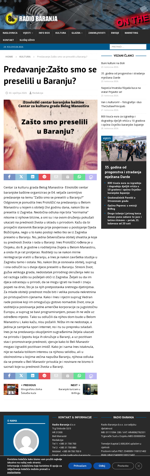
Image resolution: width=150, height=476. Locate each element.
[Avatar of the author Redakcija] (26, 450)
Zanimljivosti (96, 32)
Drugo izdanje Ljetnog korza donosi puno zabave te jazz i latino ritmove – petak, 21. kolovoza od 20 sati (125, 218)
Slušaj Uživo (27, 40)
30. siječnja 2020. (18, 93)
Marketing (131, 32)
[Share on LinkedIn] (33, 177)
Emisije (115, 32)
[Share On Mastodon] (91, 177)
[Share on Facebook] (9, 177)
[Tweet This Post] (21, 177)
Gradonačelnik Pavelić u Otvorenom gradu (121, 199)
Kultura (60, 32)
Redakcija (37, 93)
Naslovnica (10, 32)
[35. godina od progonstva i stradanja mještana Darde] (123, 159)
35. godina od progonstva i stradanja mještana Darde (123, 172)
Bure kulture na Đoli (113, 63)
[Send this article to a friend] (56, 177)
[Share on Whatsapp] (79, 177)
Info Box (44, 32)
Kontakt (8, 40)
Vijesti (27, 32)
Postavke (123, 466)
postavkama (13, 472)
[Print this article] (68, 177)
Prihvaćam (80, 466)
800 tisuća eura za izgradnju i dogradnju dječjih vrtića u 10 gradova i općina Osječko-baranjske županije (123, 120)
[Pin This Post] (44, 177)
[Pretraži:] (128, 46)
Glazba (76, 32)
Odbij (102, 466)
